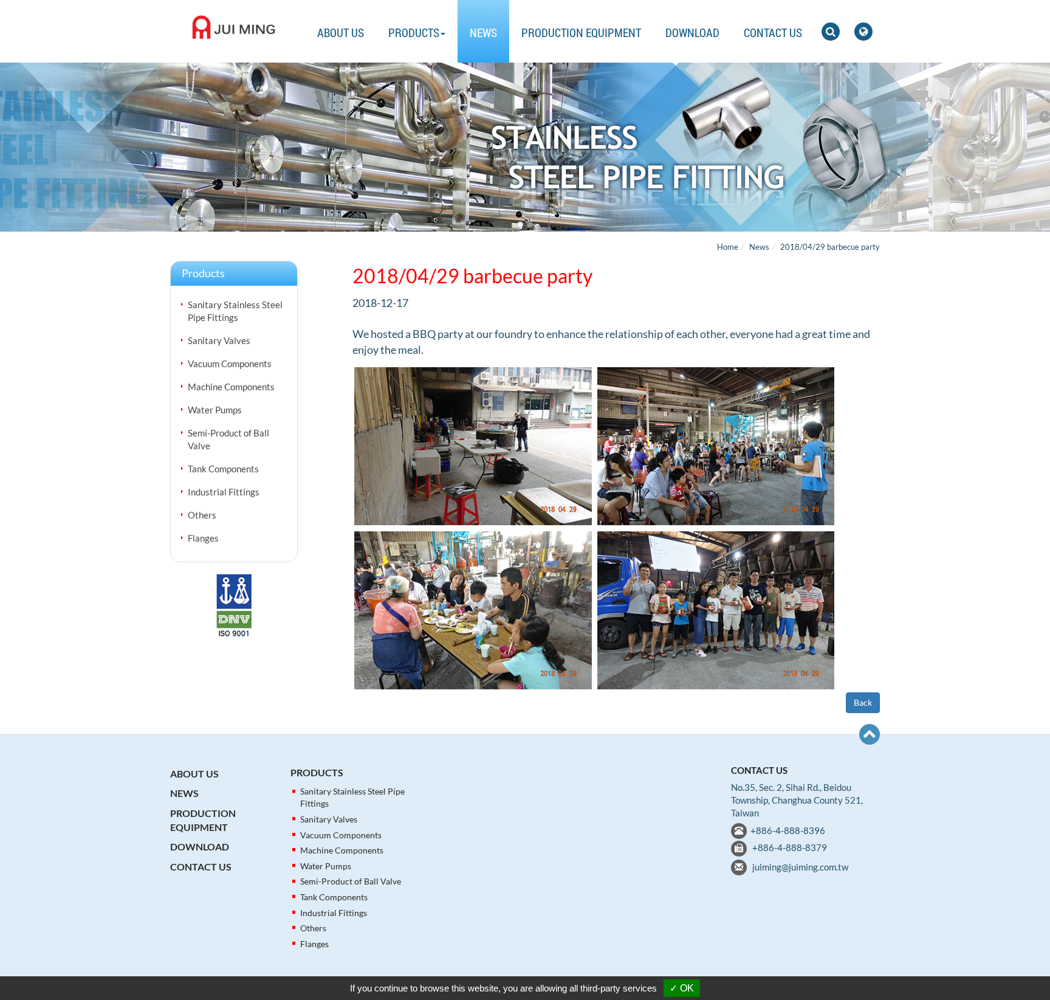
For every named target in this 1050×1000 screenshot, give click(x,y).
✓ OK (682, 988)
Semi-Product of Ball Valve (228, 439)
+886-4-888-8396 (787, 830)
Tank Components (223, 468)
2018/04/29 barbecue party (830, 247)
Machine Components (231, 386)
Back (863, 702)
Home (727, 247)
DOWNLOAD (692, 32)
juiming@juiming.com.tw (800, 866)
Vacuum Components (230, 363)
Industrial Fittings (223, 491)
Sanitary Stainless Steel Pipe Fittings (235, 311)
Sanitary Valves (219, 340)
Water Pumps (215, 409)
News (759, 247)
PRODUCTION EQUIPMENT (581, 32)
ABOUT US (340, 32)
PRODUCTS (316, 772)
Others (202, 514)
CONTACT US (773, 32)
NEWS (483, 32)
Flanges (203, 538)
